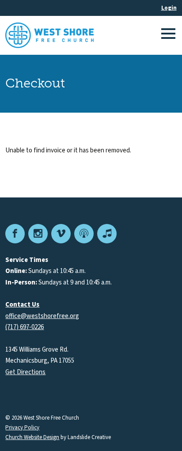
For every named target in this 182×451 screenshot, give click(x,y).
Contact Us (22, 304)
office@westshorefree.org (42, 316)
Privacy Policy (22, 428)
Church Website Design (32, 437)
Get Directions (25, 372)
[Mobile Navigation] (167, 35)
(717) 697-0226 (24, 327)
